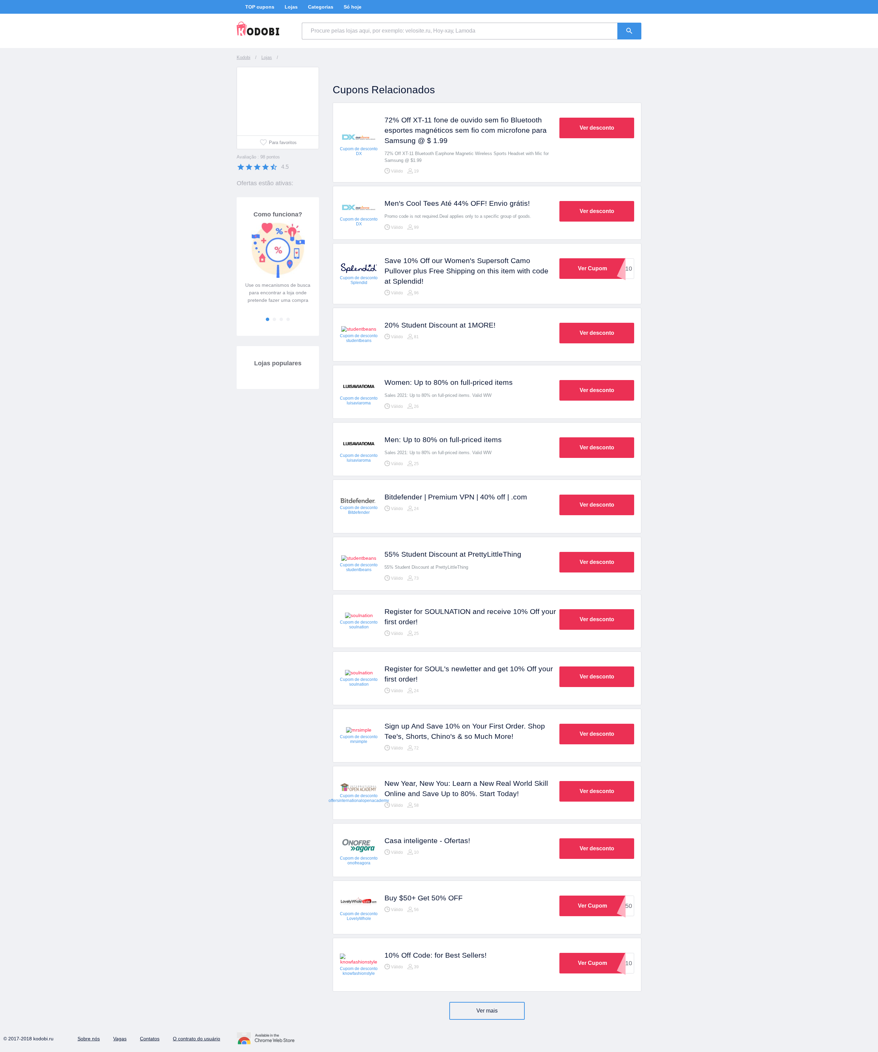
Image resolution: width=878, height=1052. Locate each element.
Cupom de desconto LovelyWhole (359, 916)
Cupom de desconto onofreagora (359, 860)
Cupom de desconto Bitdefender (359, 510)
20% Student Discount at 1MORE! (440, 325)
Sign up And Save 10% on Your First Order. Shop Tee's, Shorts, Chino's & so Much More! (464, 731)
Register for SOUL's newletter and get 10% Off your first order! (468, 674)
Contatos (149, 1038)
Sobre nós (89, 1038)
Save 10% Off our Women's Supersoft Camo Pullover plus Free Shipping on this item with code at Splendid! (466, 271)
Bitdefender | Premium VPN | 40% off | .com (455, 497)
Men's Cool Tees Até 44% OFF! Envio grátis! (457, 203)
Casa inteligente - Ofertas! (427, 840)
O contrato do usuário (196, 1038)
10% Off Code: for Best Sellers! (435, 955)
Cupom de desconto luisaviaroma (359, 400)
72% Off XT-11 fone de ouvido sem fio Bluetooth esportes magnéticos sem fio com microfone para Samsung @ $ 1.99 (465, 130)
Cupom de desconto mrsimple (359, 739)
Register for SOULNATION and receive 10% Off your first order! (470, 616)
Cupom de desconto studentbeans (359, 338)
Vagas (120, 1038)
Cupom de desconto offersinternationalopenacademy (359, 798)
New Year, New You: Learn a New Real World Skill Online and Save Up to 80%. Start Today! (466, 788)
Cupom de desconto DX (359, 151)
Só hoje (352, 7)
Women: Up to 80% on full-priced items (448, 382)
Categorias (320, 7)
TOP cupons (259, 7)
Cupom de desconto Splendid (359, 280)
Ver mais (487, 1011)
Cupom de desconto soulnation (359, 624)
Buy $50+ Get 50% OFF (423, 898)
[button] (267, 319)
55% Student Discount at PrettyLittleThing (452, 554)
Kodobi (243, 57)
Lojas (291, 7)
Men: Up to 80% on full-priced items (443, 440)
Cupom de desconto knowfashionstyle (359, 971)
